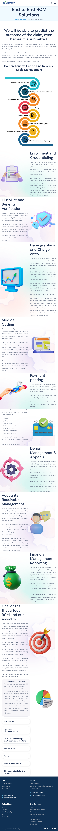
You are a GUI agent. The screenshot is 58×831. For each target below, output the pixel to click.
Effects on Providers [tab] (12, 763)
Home (17, 19)
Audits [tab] (7, 756)
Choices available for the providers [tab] (14, 772)
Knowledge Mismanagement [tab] (11, 730)
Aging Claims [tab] (9, 748)
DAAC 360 (13, 829)
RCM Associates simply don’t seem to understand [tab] (15, 739)
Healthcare (23, 19)
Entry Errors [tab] (9, 721)
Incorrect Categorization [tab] (14, 682)
